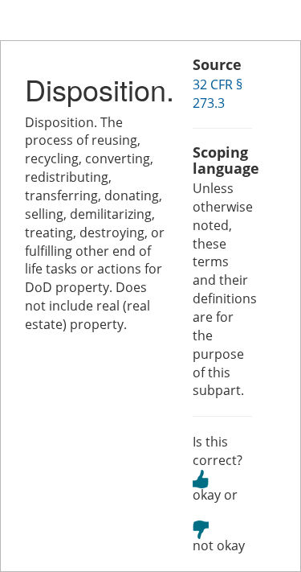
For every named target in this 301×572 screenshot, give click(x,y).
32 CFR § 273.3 (217, 94)
